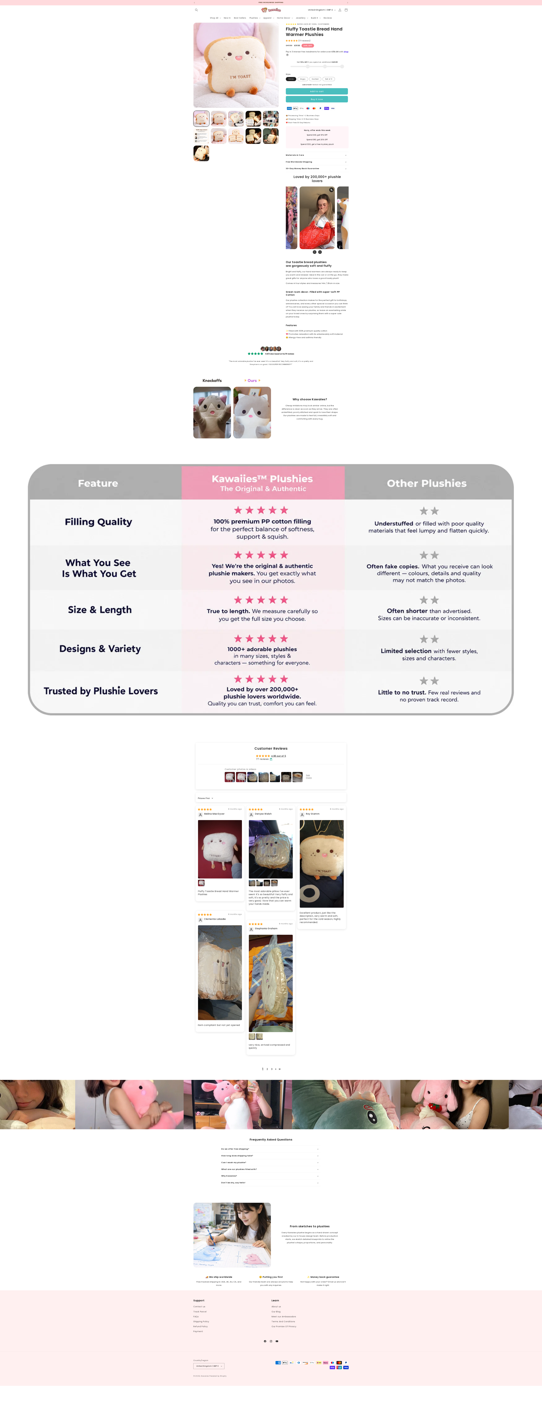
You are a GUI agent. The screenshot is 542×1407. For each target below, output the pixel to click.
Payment (198, 1331)
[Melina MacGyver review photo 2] (201, 883)
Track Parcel (199, 1311)
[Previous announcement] (194, 2)
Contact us (199, 1306)
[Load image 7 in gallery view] (219, 136)
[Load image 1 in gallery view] (201, 119)
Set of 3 (328, 79)
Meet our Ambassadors (284, 1316)
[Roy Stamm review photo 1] (322, 864)
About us (276, 1306)
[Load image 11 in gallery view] (201, 153)
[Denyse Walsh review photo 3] (259, 883)
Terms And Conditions (283, 1321)
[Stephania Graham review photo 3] (259, 1036)
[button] (196, 10)
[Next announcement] (348, 2)
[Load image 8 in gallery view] (236, 136)
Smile (291, 79)
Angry (302, 79)
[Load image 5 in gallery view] (271, 119)
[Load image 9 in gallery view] (253, 136)
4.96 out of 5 (278, 756)
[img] (205, 809)
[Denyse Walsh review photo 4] (267, 883)
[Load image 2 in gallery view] (219, 119)
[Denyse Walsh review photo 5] (274, 883)
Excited (315, 79)
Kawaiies (205, 1376)
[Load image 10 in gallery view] (271, 136)
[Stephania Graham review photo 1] (271, 983)
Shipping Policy (201, 1321)
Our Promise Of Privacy (284, 1326)
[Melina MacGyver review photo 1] (220, 849)
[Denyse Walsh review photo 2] (252, 883)
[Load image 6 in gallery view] (201, 136)
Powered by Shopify (218, 1376)
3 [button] (272, 1069)
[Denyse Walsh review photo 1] (271, 849)
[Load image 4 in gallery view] (253, 119)
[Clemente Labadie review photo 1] (220, 972)
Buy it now (317, 99)
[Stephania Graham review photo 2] (252, 1036)
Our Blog (276, 1311)
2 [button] (267, 1069)
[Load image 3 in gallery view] (236, 119)
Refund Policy (200, 1326)
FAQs (196, 1316)
